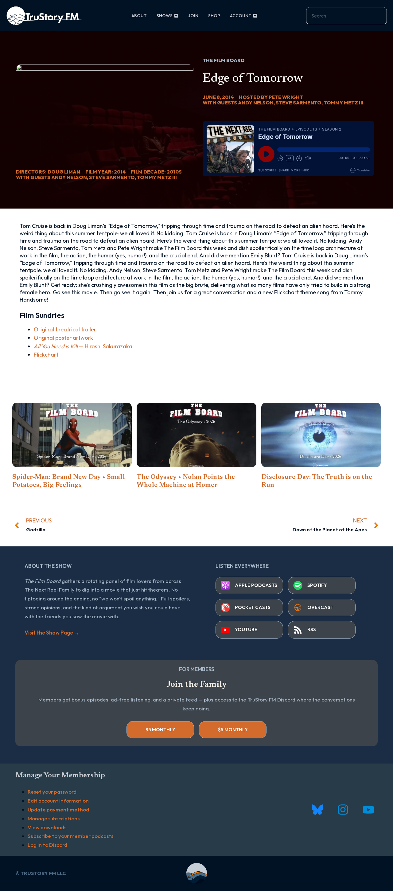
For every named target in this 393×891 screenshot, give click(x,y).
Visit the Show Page (52, 632)
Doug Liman (64, 172)
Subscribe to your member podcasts (70, 836)
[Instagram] (342, 809)
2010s (174, 172)
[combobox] (346, 15)
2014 (120, 172)
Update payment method (58, 809)
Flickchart (46, 354)
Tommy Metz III (157, 177)
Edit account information (58, 800)
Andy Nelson (69, 177)
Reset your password (52, 791)
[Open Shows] (176, 16)
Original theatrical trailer (65, 329)
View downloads (47, 827)
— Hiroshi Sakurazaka (83, 346)
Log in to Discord (47, 845)
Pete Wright (286, 97)
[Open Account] (255, 16)
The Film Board (223, 60)
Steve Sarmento (112, 177)
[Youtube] (368, 809)
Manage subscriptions (54, 818)
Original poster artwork (63, 337)
